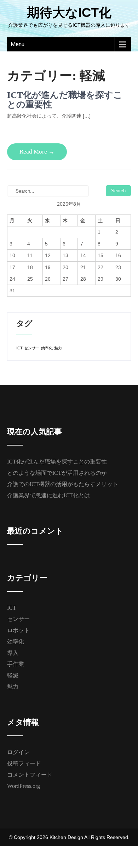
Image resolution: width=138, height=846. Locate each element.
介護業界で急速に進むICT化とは (48, 495)
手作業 (15, 664)
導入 (12, 653)
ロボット (18, 630)
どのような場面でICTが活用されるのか (57, 473)
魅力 (58, 348)
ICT (19, 348)
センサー (32, 348)
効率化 (47, 348)
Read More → (36, 151)
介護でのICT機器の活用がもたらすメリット (62, 484)
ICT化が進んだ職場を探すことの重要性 (57, 462)
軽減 (12, 675)
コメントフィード (29, 775)
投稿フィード (24, 763)
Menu (17, 44)
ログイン (18, 752)
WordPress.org (23, 786)
